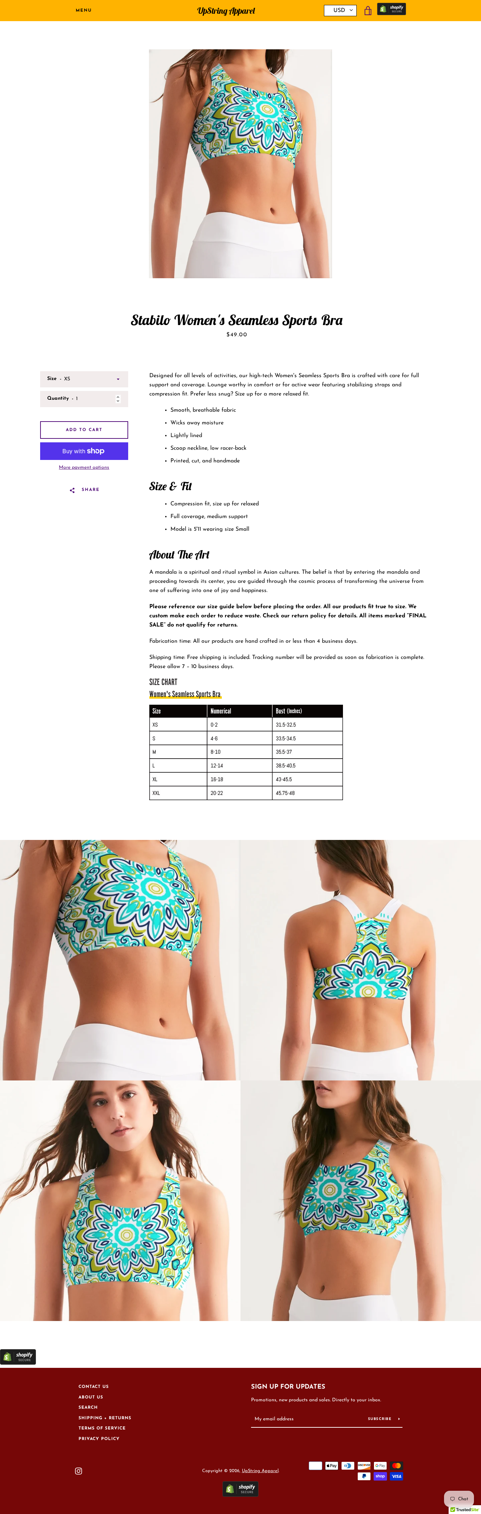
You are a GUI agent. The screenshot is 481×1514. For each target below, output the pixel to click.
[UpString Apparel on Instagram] (78, 1470)
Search (88, 1408)
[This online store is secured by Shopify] (391, 11)
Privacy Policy (99, 1439)
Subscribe (380, 1419)
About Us (91, 1397)
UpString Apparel (226, 11)
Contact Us (94, 1387)
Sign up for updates (288, 1387)
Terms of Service (102, 1428)
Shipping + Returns (105, 1418)
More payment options (84, 467)
